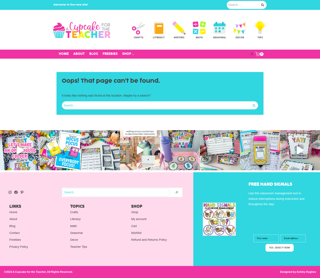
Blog (93, 54)
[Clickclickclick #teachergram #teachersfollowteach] (140, 150)
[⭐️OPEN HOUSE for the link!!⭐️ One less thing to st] (20, 150)
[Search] (177, 192)
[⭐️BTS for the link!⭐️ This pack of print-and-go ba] (260, 150)
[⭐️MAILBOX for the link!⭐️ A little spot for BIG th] (220, 150)
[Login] (252, 54)
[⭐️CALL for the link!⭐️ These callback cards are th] (60, 150)
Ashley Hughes (306, 271)
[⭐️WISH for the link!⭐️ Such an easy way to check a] (100, 150)
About (79, 54)
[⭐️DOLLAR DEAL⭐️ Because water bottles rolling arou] (180, 150)
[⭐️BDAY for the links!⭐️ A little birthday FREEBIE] (300, 150)
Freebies (110, 54)
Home (64, 54)
